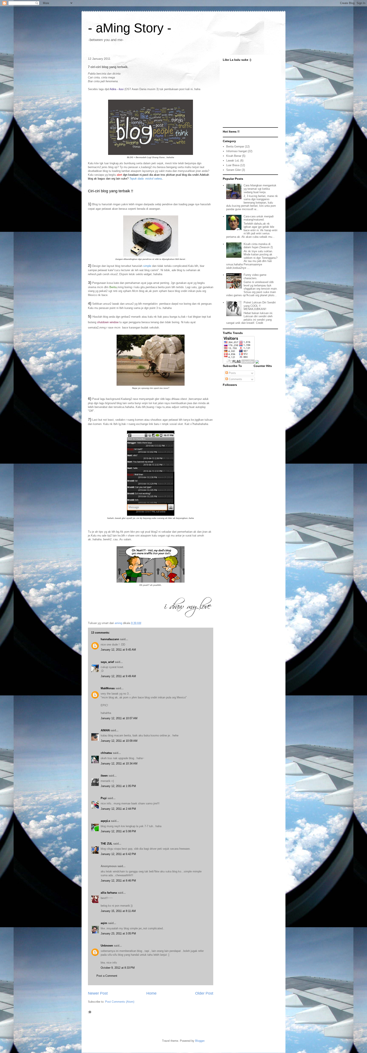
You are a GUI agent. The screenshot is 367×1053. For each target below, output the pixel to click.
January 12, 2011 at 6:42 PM (118, 854)
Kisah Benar (233, 155)
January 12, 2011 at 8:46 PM (118, 880)
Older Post (204, 993)
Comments (235, 379)
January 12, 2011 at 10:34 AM (119, 763)
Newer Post (98, 993)
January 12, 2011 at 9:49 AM (118, 676)
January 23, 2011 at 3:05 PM (118, 933)
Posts (232, 373)
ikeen (104, 775)
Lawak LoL (232, 160)
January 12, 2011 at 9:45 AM (118, 649)
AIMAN (105, 730)
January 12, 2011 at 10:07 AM (119, 718)
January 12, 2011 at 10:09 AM (119, 740)
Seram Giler (233, 169)
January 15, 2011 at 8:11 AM (118, 911)
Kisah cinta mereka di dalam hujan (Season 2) (258, 245)
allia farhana (109, 892)
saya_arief (107, 662)
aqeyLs (105, 820)
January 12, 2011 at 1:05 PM (118, 786)
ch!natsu (106, 752)
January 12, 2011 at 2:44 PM (118, 808)
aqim (104, 923)
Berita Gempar (235, 146)
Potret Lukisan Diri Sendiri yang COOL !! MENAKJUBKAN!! (260, 306)
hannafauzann (110, 639)
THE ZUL (106, 843)
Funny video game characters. (255, 276)
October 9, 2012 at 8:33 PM (118, 967)
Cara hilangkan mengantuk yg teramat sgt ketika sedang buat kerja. (260, 189)
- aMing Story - (129, 28)
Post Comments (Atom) (119, 1001)
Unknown (107, 945)
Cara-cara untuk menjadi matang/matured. (259, 218)
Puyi (104, 798)
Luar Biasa (232, 165)
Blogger (199, 1040)
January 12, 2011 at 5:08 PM (118, 831)
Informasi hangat (236, 151)
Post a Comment (106, 975)
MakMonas (108, 688)
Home (151, 993)
